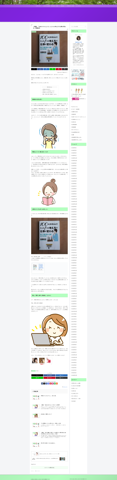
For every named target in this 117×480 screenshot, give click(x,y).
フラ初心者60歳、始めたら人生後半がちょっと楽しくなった (78, 95)
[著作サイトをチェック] (42, 383)
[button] (65, 69)
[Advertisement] (58, 14)
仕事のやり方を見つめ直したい (48, 92)
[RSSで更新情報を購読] (57, 383)
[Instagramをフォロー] (48, 383)
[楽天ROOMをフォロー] (53, 383)
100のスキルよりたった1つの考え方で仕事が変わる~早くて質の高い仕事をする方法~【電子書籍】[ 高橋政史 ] (41, 266)
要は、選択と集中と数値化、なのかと (50, 94)
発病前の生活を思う (46, 89)
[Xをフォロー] (44, 383)
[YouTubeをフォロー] (50, 383)
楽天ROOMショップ (78, 99)
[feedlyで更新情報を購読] (55, 383)
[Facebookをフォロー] (46, 383)
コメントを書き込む (49, 467)
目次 (48, 87)
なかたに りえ (78, 42)
